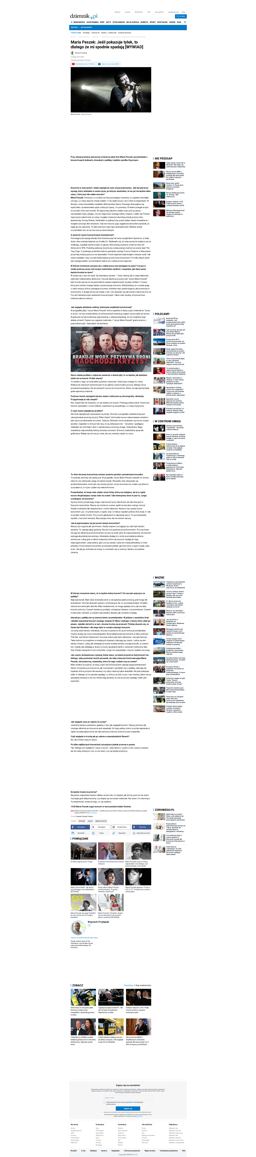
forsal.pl (127, 12)
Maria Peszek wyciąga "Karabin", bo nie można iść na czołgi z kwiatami (83, 915)
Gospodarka (99, 1133)
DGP (149, 12)
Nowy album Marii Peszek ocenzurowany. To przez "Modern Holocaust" (108, 889)
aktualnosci (95, 37)
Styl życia (145, 1142)
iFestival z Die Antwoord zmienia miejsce (111, 863)
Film (119, 1140)
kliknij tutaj (139, 1116)
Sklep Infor (74, 1142)
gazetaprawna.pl (173, 12)
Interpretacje (75, 1140)
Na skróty (74, 1124)
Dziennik (73, 37)
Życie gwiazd (122, 1138)
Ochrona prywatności (132, 1151)
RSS (183, 1151)
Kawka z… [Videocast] (108, 33)
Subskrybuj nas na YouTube (85, 64)
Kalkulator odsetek (175, 1138)
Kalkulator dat (173, 1128)
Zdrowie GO (95, 33)
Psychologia (145, 1140)
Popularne (128, 985)
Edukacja (121, 1133)
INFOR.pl (117, 12)
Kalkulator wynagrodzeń (176, 1142)
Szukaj (182, 16)
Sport (97, 1138)
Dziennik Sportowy (124, 33)
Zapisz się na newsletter (110, 64)
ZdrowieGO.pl (159, 12)
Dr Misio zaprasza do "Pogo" (82, 862)
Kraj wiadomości (143, 985)
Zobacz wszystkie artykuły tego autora (84, 938)
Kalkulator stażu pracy (176, 1133)
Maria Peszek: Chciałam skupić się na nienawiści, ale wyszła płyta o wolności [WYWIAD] (110, 915)
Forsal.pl (73, 1135)
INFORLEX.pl (139, 12)
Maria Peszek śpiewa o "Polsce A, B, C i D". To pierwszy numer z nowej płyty (138, 889)
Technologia (100, 1130)
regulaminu (129, 1102)
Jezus (90, 821)
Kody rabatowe (123, 1130)
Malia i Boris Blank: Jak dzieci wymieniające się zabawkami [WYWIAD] (82, 889)
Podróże (98, 1142)
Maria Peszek (101, 821)
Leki (143, 1133)
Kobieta (120, 1128)
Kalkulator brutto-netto (176, 1140)
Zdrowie (98, 1140)
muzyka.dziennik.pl (84, 37)
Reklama (93, 1151)
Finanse (144, 1130)
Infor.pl (73, 1128)
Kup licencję (93, 813)
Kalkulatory (173, 1124)
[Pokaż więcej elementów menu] (185, 22)
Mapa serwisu (150, 1151)
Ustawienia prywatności (169, 1151)
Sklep (183, 12)
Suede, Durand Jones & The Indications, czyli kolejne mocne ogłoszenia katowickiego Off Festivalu (82, 944)
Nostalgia (86, 33)
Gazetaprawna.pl (76, 1130)
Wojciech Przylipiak (81, 53)
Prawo (144, 1128)
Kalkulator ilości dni (175, 1130)
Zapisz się (128, 1108)
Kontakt (74, 1151)
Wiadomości (100, 1135)
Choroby (144, 1138)
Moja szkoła (122, 1135)
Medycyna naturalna (148, 1135)
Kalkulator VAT (173, 1135)
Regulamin (116, 1151)
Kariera (104, 1151)
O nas (83, 1151)
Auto (97, 1128)
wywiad (82, 821)
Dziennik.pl (100, 1124)
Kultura (120, 1145)
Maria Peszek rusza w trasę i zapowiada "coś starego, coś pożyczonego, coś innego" (136, 864)
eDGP (72, 1133)
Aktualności (86, 27)
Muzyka (74, 27)
